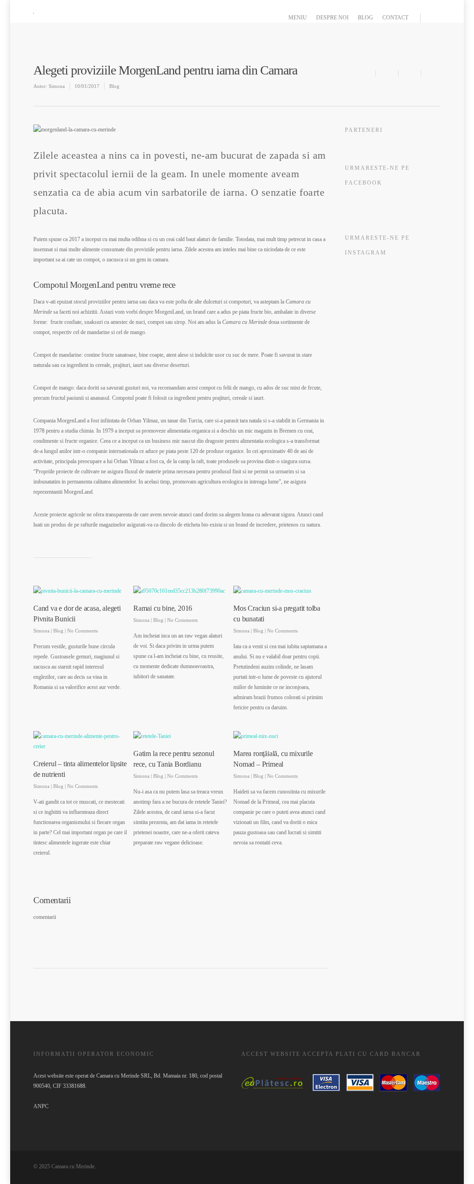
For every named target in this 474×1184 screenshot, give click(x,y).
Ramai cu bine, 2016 (162, 608)
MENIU (297, 17)
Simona (57, 86)
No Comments (82, 630)
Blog (114, 86)
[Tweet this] (410, 73)
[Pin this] (432, 73)
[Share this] (388, 73)
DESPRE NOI (332, 17)
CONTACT (395, 17)
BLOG (365, 17)
